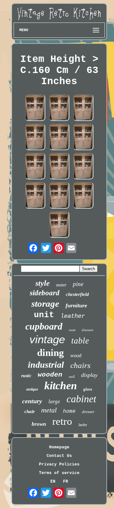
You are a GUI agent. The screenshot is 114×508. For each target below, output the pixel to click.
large (54, 401)
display (89, 375)
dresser (88, 411)
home (69, 411)
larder (83, 425)
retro (62, 421)
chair (29, 411)
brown (39, 424)
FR (65, 481)
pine (78, 284)
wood (75, 355)
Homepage (59, 447)
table (80, 340)
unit (44, 315)
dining (50, 352)
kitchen (60, 385)
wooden (50, 374)
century (32, 401)
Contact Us (59, 455)
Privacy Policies (59, 464)
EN (52, 481)
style (42, 283)
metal (49, 410)
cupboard (43, 326)
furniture (76, 305)
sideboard (45, 293)
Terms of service (59, 473)
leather (72, 316)
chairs (80, 365)
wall (72, 376)
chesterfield (77, 294)
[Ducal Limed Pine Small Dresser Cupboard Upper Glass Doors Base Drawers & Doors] (35, 108)
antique (32, 389)
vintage (47, 339)
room (72, 330)
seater (61, 285)
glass (87, 389)
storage (45, 303)
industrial (46, 365)
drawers (87, 330)
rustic (26, 375)
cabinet (81, 398)
